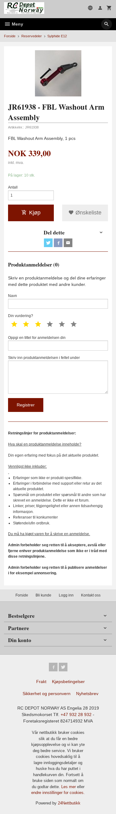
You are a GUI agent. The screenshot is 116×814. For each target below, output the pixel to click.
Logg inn (66, 595)
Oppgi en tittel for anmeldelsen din (37, 338)
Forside (9, 36)
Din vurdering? (20, 316)
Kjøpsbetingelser (68, 681)
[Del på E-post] (68, 242)
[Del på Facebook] (58, 242)
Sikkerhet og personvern (47, 693)
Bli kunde (43, 595)
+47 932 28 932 (76, 714)
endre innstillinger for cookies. (58, 792)
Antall (13, 187)
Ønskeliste (87, 213)
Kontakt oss (91, 595)
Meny (17, 24)
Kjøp (35, 213)
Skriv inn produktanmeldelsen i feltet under (44, 358)
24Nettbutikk (69, 803)
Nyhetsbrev (87, 693)
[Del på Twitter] (48, 242)
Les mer (69, 786)
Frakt (41, 681)
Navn (12, 296)
